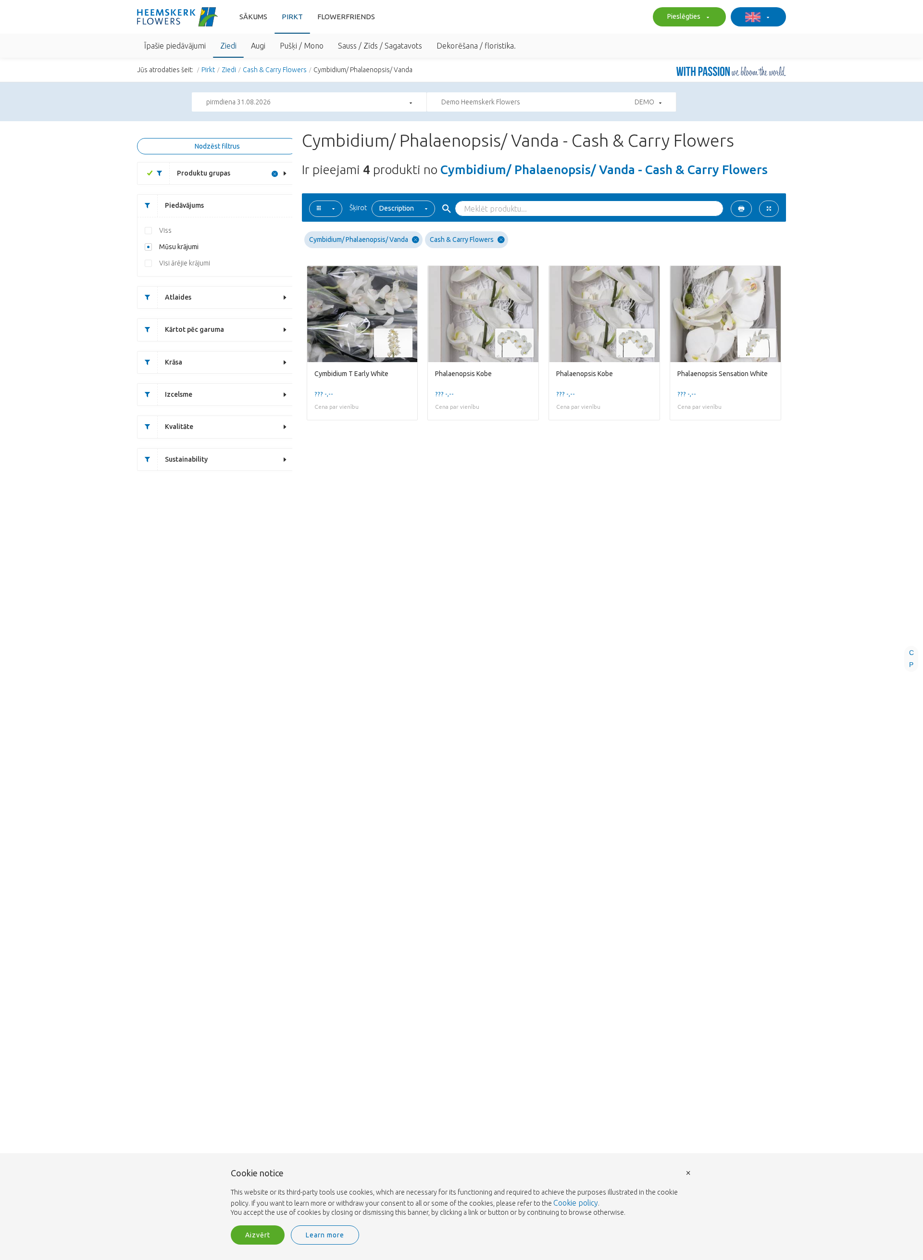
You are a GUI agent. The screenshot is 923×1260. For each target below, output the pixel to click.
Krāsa (173, 362)
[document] (461, 1193)
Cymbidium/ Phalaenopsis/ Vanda (358, 239)
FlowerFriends (346, 17)
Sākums (253, 17)
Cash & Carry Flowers (275, 70)
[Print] (741, 209)
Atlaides (178, 297)
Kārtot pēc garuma (194, 329)
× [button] (688, 1172)
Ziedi (229, 70)
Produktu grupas (203, 173)
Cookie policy (575, 1202)
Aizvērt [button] (257, 1235)
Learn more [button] (325, 1235)
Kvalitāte (179, 426)
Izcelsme (178, 394)
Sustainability (186, 459)
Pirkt (292, 17)
